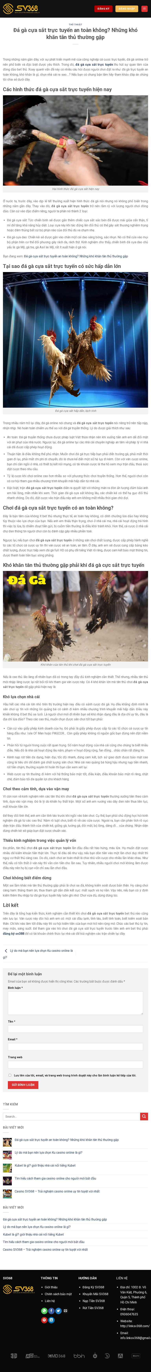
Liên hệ (50, 1301)
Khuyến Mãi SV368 (95, 1294)
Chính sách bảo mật (58, 1294)
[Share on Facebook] (51, 1311)
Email (12, 1039)
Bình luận (15, 988)
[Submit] (144, 1116)
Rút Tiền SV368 (93, 1308)
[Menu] (144, 9)
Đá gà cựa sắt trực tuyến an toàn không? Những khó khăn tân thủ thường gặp (76, 256)
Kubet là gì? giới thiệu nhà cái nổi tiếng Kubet (45, 1165)
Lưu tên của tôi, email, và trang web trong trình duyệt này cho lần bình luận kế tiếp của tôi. (75, 1075)
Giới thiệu (51, 1287)
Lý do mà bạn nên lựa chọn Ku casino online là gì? (48, 1152)
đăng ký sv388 (13, 934)
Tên (11, 1021)
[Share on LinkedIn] (51, 1320)
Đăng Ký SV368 (93, 1287)
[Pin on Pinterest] (44, 1320)
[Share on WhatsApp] (44, 1311)
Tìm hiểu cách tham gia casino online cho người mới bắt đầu (55, 1178)
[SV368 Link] (21, 9)
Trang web (15, 1057)
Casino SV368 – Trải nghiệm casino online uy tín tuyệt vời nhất (57, 1191)
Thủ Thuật (75, 24)
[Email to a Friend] (65, 1311)
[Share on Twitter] (58, 1311)
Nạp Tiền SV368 (94, 1301)
